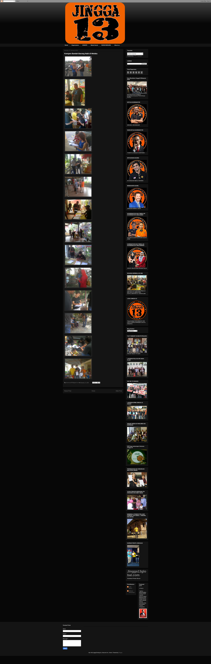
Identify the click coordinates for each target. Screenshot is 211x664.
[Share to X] (96, 382)
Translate (139, 56)
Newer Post (67, 391)
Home (66, 45)
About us (117, 45)
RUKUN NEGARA (106, 45)
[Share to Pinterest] (99, 382)
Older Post (119, 391)
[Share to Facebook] (98, 382)
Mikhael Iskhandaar (132, 591)
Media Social (94, 45)
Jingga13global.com (136, 573)
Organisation (75, 45)
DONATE (84, 45)
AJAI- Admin (130, 587)
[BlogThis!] (94, 382)
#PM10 (141, 588)
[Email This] (93, 382)
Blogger (120, 652)
